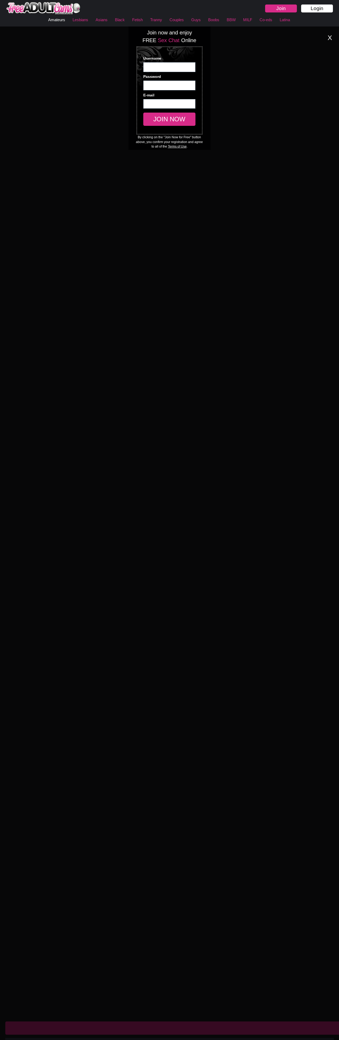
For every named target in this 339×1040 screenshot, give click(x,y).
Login (317, 8)
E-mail (149, 95)
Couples (177, 19)
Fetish (137, 19)
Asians (102, 19)
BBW (231, 19)
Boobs (213, 19)
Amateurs (56, 19)
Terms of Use (177, 146)
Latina (285, 19)
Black (120, 19)
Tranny (156, 19)
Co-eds (266, 19)
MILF (247, 19)
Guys (196, 19)
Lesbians (80, 19)
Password (152, 76)
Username (153, 58)
